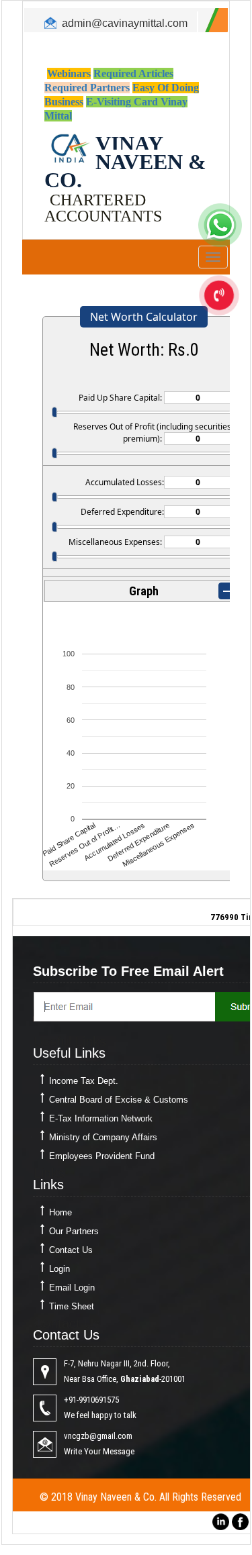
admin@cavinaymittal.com (124, 23)
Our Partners (74, 1231)
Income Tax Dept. (83, 1081)
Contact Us (71, 1250)
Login (59, 1269)
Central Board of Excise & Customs (118, 1100)
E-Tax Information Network (101, 1118)
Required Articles (133, 73)
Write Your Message (99, 1451)
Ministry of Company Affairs (103, 1137)
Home (60, 1212)
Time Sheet (71, 1306)
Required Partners (87, 87)
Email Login (72, 1288)
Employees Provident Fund (102, 1156)
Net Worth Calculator (144, 316)
